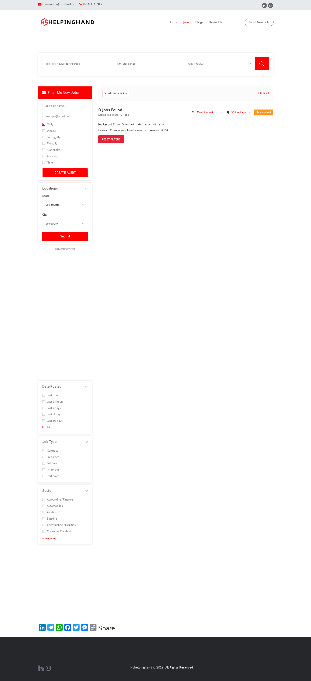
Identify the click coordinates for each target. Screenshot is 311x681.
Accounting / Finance (60, 499)
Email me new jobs (63, 92)
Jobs (186, 22)
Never (50, 162)
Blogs (199, 22)
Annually (52, 156)
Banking (52, 518)
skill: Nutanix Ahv (117, 93)
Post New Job (259, 22)
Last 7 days (54, 408)
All (48, 427)
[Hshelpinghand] (67, 22)
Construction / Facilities (61, 525)
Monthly (52, 143)
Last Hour (53, 395)
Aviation (52, 512)
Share (106, 628)
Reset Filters (111, 139)
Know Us (215, 22)
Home (172, 22)
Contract (52, 450)
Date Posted (51, 386)
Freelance (53, 457)
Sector (47, 491)
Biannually (53, 149)
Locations (50, 188)
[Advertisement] (65, 315)
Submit (65, 236)
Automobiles (55, 506)
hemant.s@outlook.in (59, 4)
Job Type (49, 442)
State (46, 195)
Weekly (51, 130)
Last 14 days (54, 414)
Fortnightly (53, 137)
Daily (50, 124)
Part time (52, 476)
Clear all (263, 93)
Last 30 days (55, 420)
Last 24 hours (55, 401)
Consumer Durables (59, 531)
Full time (52, 463)
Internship (53, 469)
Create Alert (65, 173)
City (44, 214)
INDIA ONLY (93, 4)
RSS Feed (265, 112)
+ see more (49, 538)
